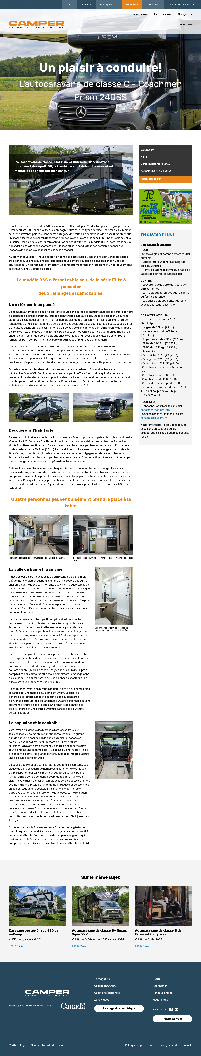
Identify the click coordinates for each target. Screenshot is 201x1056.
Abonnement (140, 14)
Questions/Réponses (107, 992)
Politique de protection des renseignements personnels (158, 1045)
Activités (86, 4)
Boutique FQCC (108, 4)
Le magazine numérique (119, 1008)
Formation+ (153, 4)
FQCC (69, 4)
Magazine (132, 4)
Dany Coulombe (162, 170)
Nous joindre (185, 14)
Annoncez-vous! (172, 1018)
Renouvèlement (163, 14)
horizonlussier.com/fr (154, 418)
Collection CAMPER (106, 986)
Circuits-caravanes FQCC (182, 4)
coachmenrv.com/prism (155, 410)
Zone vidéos (101, 999)
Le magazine (102, 979)
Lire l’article (16, 946)
